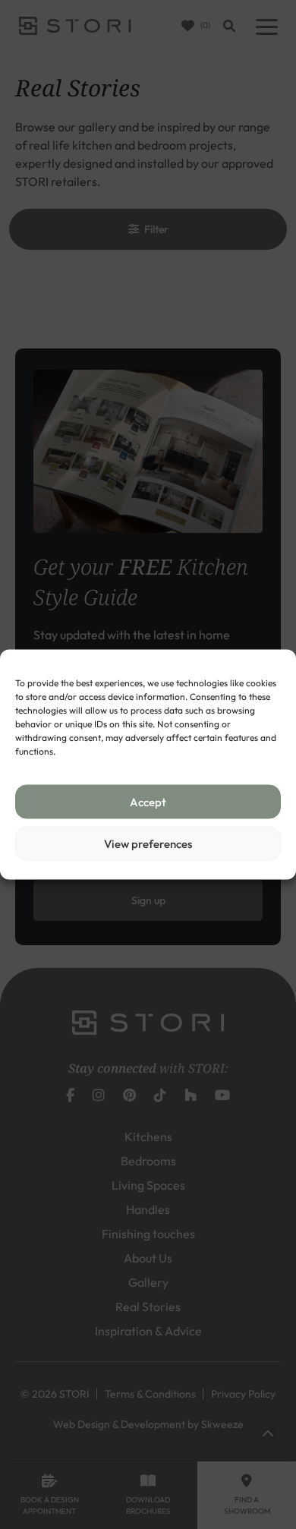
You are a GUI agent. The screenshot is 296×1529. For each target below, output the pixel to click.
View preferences (148, 843)
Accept (148, 801)
